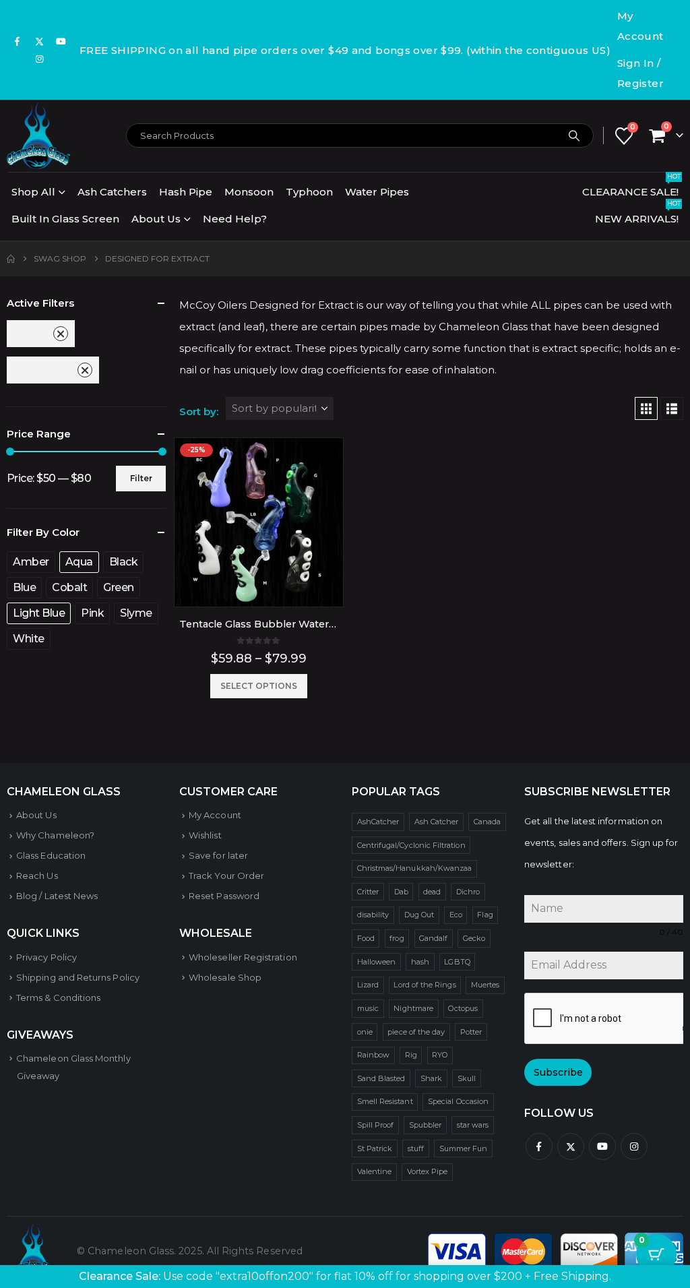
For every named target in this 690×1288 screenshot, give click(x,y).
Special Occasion (458, 1101)
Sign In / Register (640, 73)
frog (396, 938)
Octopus (462, 1008)
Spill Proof (375, 1125)
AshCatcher (378, 821)
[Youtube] (61, 41)
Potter (471, 1032)
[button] (646, 408)
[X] (40, 41)
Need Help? (235, 218)
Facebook (539, 1146)
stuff (416, 1148)
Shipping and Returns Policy (77, 977)
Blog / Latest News (57, 895)
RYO (439, 1055)
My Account (640, 25)
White (28, 638)
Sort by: (198, 411)
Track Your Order (226, 875)
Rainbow (373, 1055)
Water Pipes (377, 191)
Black (123, 561)
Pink (92, 613)
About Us (156, 218)
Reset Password (224, 895)
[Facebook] (17, 41)
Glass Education (51, 855)
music (368, 1008)
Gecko (474, 938)
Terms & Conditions (58, 997)
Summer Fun (463, 1148)
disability (373, 914)
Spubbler (425, 1125)
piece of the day (416, 1032)
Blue (24, 587)
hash (420, 962)
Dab (401, 891)
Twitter (570, 1146)
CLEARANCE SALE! (631, 188)
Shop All (33, 191)
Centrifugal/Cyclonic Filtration (411, 845)
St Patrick (375, 1148)
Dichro (468, 891)
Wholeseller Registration (243, 957)
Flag (485, 914)
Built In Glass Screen (65, 218)
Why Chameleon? (55, 835)
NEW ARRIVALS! (638, 215)
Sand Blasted (381, 1078)
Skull (467, 1078)
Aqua (34, 333)
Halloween (376, 962)
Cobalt (69, 587)
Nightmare (413, 1008)
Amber (31, 561)
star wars (473, 1125)
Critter (368, 891)
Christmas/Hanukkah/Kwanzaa (414, 868)
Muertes (485, 984)
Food (366, 938)
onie (365, 1032)
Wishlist (205, 835)
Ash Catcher (436, 821)
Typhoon (309, 191)
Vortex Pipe (427, 1171)
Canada (487, 821)
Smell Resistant (385, 1101)
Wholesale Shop (225, 977)
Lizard (368, 984)
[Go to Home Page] (11, 259)
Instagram (634, 1146)
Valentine (374, 1171)
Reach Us (37, 875)
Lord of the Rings (425, 984)
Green (118, 587)
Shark (431, 1078)
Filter (141, 478)
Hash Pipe (185, 191)
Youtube (602, 1146)
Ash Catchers (112, 191)
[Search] (574, 135)
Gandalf (433, 938)
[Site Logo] (38, 135)
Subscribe (558, 1072)
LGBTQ (457, 962)
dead (432, 891)
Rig (411, 1055)
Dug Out (419, 914)
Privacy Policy (46, 957)
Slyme (136, 613)
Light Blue (46, 369)
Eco (455, 914)
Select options (258, 686)
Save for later (218, 855)
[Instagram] (40, 58)
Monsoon (249, 191)
